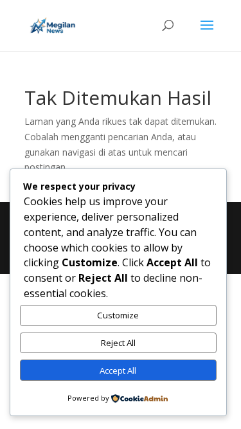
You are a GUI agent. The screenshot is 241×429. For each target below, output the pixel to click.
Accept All (118, 370)
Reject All (118, 343)
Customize (118, 315)
